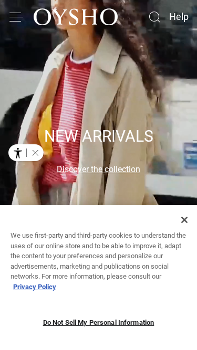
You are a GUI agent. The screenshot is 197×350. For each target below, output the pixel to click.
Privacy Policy (34, 287)
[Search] (154, 16)
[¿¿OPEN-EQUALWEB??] (26, 152)
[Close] (184, 219)
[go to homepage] (76, 17)
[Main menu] (16, 16)
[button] (35, 153)
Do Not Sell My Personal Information (98, 322)
